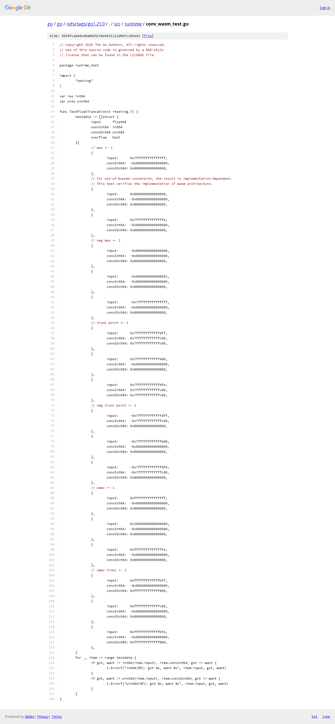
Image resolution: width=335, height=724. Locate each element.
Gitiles (29, 716)
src (117, 24)
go (50, 24)
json (326, 716)
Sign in (325, 7)
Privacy (43, 716)
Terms (57, 716)
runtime (133, 24)
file (148, 36)
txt (314, 716)
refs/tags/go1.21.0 (85, 24)
